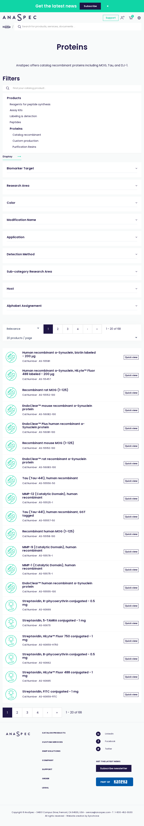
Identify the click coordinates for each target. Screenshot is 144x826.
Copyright (17, 812)
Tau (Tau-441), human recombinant (50, 478)
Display (8, 156)
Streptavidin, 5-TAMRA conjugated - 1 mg (54, 620)
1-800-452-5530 (124, 812)
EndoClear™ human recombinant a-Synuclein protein (57, 585)
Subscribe (90, 6)
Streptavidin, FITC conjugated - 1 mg (50, 691)
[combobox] (23, 327)
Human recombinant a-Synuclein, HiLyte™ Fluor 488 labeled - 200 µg (58, 372)
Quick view (131, 357)
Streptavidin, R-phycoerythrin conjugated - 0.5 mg (58, 603)
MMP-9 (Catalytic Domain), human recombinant (49, 549)
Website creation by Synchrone (82, 815)
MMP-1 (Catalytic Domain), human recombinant (49, 567)
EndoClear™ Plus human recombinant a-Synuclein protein (53, 425)
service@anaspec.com (98, 812)
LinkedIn (109, 733)
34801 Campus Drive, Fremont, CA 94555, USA (60, 812)
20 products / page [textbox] (19, 338)
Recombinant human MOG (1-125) (48, 531)
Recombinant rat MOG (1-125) (45, 390)
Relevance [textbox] (13, 329)
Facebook (110, 741)
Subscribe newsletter (113, 768)
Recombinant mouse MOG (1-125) (48, 443)
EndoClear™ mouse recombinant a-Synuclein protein (57, 407)
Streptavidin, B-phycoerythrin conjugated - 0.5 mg (58, 656)
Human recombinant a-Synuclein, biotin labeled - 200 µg (59, 354)
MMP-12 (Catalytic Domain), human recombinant (49, 495)
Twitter (108, 748)
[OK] (18, 27)
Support (111, 17)
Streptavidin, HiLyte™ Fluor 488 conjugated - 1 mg (57, 674)
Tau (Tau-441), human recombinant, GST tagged (54, 514)
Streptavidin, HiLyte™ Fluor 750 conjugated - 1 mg (57, 638)
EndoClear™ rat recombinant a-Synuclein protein (54, 461)
